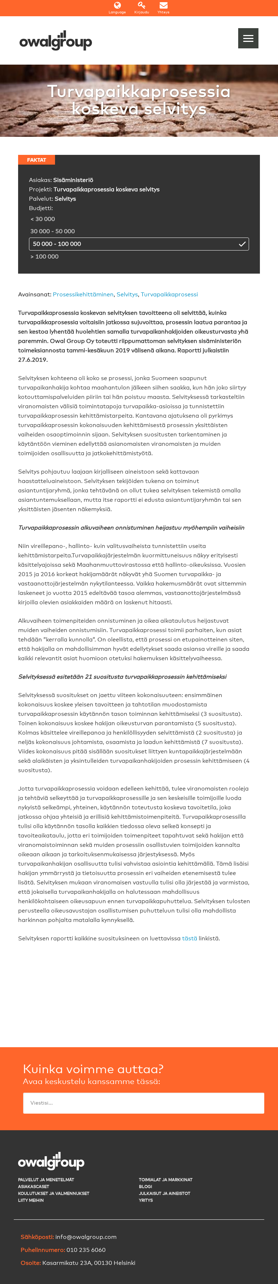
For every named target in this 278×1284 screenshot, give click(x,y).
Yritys (146, 1200)
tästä (189, 938)
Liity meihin (31, 1200)
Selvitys (127, 294)
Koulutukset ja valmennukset (53, 1194)
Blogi (145, 1187)
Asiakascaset (33, 1187)
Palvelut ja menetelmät (46, 1180)
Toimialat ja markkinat (166, 1180)
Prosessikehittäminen (83, 294)
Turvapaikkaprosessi (169, 294)
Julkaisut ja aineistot (164, 1194)
